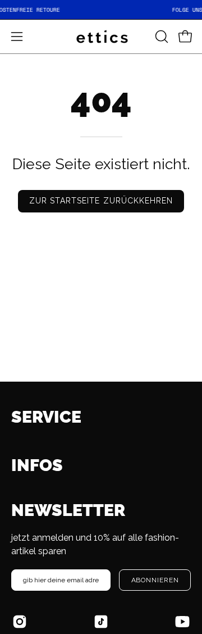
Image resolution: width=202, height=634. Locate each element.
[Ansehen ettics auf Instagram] (19, 621)
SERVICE (46, 417)
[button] (160, 36)
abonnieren (155, 580)
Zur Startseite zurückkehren (101, 200)
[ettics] (101, 36)
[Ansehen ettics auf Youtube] (182, 621)
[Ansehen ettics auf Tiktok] (101, 621)
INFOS (37, 465)
